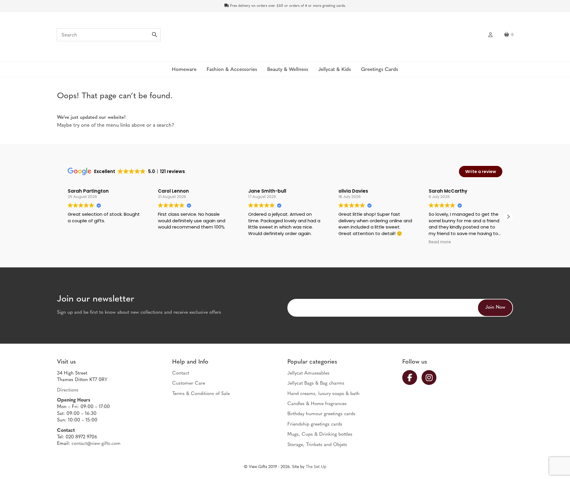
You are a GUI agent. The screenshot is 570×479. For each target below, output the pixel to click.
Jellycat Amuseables (308, 373)
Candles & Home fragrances (317, 404)
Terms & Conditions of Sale (201, 393)
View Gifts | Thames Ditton (285, 36)
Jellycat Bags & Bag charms (315, 383)
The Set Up (316, 467)
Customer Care (188, 383)
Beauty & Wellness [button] (287, 69)
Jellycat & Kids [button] (334, 69)
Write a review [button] (480, 172)
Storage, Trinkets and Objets (317, 444)
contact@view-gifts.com (96, 443)
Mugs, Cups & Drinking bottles (319, 434)
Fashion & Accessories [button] (232, 69)
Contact (180, 373)
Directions (67, 390)
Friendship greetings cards (314, 424)
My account (490, 34)
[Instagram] (431, 377)
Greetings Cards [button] (379, 69)
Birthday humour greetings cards (321, 414)
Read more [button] (440, 242)
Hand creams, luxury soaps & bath (323, 393)
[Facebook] (412, 377)
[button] (508, 216)
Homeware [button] (184, 69)
